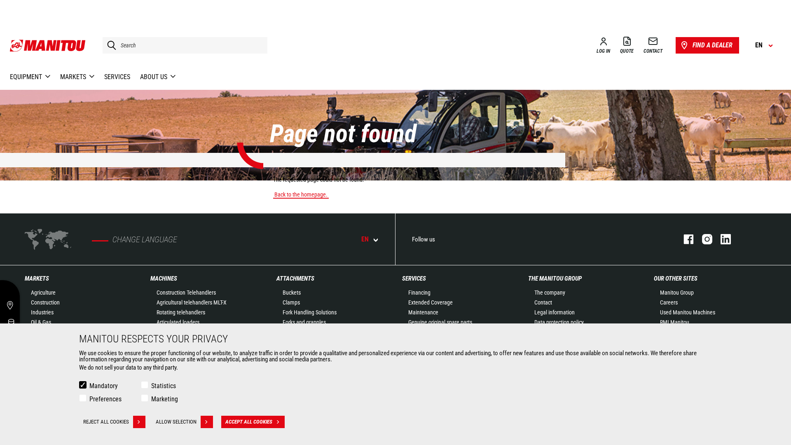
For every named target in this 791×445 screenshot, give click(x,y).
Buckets (292, 292)
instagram (703, 239)
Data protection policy (559, 322)
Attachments (295, 278)
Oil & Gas (41, 322)
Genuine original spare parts (440, 322)
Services (414, 278)
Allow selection (176, 422)
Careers (669, 302)
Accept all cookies (248, 422)
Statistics (163, 386)
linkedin (721, 239)
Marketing (164, 399)
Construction (45, 302)
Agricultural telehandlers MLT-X (192, 302)
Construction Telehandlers (186, 292)
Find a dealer (712, 45)
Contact (543, 302)
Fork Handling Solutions (310, 312)
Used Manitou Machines (687, 312)
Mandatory (103, 386)
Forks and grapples (304, 322)
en (365, 239)
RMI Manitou (674, 322)
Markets (37, 278)
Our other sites (675, 278)
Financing (419, 292)
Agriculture (43, 292)
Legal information (554, 312)
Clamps (291, 302)
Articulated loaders (178, 322)
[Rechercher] (110, 45)
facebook (684, 239)
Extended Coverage (430, 302)
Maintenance (423, 312)
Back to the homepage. (301, 194)
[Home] (48, 45)
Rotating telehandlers (181, 312)
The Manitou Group (555, 278)
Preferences (105, 399)
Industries (42, 312)
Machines (163, 278)
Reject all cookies (106, 422)
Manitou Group (677, 292)
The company (549, 292)
